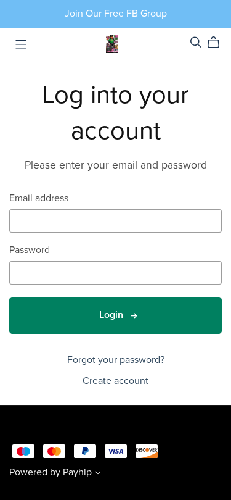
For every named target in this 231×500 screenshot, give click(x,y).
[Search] (195, 42)
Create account (115, 381)
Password (29, 250)
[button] (98, 474)
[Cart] (218, 42)
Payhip (77, 472)
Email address (38, 198)
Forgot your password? (115, 360)
